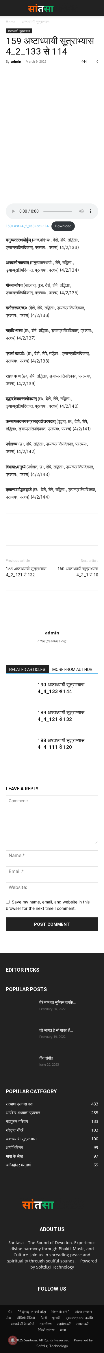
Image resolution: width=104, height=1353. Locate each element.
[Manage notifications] (12, 1340)
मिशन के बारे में (60, 1311)
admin (16, 61)
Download (63, 226)
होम (10, 1311)
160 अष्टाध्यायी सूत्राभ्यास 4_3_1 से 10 (77, 572)
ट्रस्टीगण (45, 1323)
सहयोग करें (63, 1323)
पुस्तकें (56, 1317)
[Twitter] (25, 74)
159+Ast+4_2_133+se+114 (27, 226)
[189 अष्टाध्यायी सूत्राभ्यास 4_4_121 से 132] (20, 719)
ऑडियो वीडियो (26, 1317)
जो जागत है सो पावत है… (56, 1030)
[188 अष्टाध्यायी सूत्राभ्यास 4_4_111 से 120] (20, 747)
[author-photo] (52, 624)
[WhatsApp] (51, 74)
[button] (96, 8)
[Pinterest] (38, 74)
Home (11, 21)
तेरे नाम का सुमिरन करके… (57, 1002)
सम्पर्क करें (82, 1323)
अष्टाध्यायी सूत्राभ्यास (35, 21)
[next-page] (18, 768)
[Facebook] (11, 74)
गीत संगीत (46, 1058)
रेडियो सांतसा (46, 1329)
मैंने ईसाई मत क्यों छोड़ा (32, 1311)
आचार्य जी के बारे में (22, 1323)
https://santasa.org (52, 641)
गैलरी (43, 1317)
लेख (8, 1317)
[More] (65, 74)
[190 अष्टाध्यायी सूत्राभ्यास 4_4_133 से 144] (20, 691)
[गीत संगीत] (20, 1065)
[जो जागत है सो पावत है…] (20, 1037)
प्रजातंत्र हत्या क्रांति (79, 1317)
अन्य (63, 1329)
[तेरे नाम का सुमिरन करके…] (20, 1010)
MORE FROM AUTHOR (72, 669)
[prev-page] (9, 768)
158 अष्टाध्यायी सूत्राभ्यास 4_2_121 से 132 (26, 572)
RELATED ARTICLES (27, 669)
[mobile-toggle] (10, 8)
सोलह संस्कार (83, 1311)
